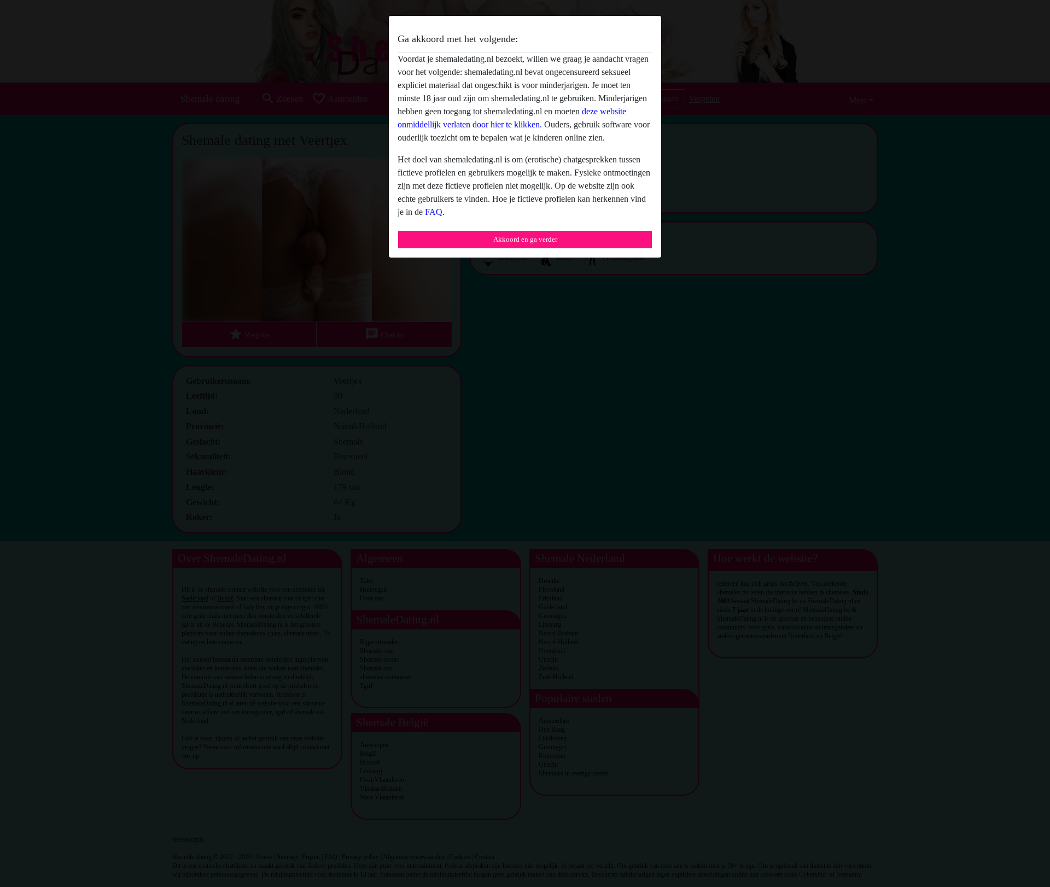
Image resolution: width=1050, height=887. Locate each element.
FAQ (433, 212)
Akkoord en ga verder (525, 239)
